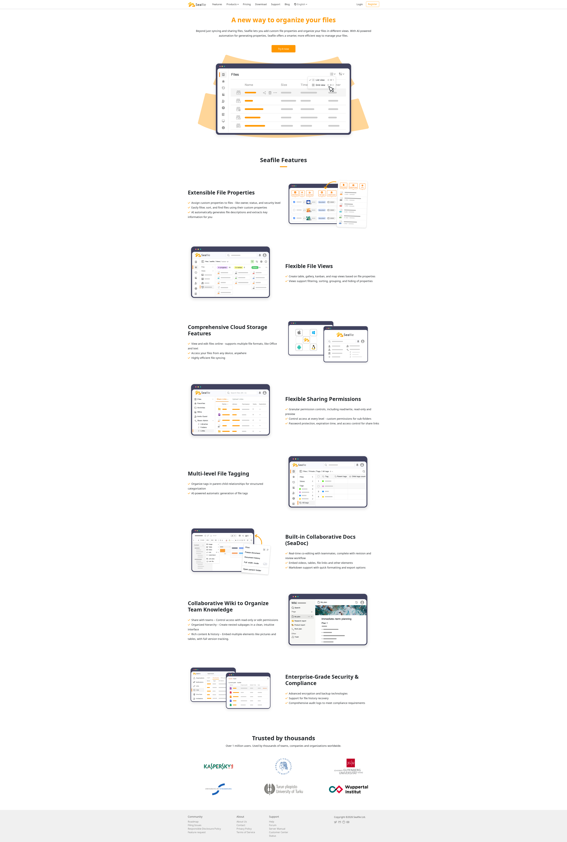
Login (360, 4)
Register (372, 4)
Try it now (283, 49)
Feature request (197, 832)
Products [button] (232, 4)
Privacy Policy (244, 828)
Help (271, 821)
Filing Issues (194, 825)
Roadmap (193, 821)
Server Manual (277, 828)
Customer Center (278, 832)
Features (217, 4)
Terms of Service (246, 832)
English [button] (301, 4)
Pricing (247, 4)
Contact (241, 825)
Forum (272, 825)
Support (275, 4)
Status (272, 835)
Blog (287, 4)
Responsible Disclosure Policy (204, 828)
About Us (242, 821)
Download (261, 4)
